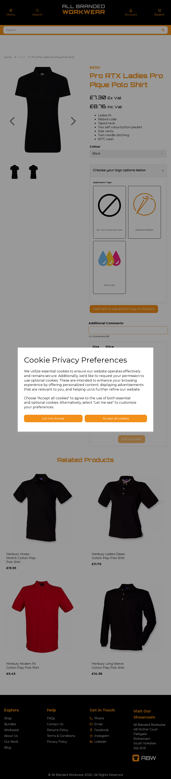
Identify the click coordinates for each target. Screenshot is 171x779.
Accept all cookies (116, 418)
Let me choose (53, 418)
